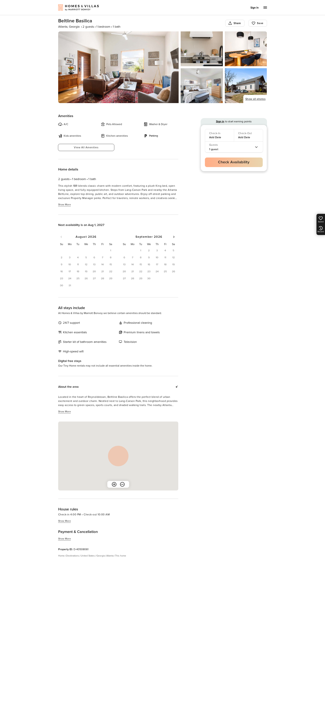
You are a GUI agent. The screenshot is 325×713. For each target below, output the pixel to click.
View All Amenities (86, 147)
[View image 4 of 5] (202, 85)
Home (61, 555)
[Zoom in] (114, 484)
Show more (64, 204)
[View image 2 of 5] (202, 48)
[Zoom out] (122, 484)
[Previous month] (61, 237)
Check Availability (233, 162)
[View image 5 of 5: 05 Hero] (246, 85)
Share (237, 23)
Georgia (100, 555)
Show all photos (255, 99)
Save (260, 23)
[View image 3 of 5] (246, 48)
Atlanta (109, 555)
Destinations (72, 555)
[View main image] (118, 67)
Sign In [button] (254, 7)
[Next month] (174, 237)
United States (88, 555)
